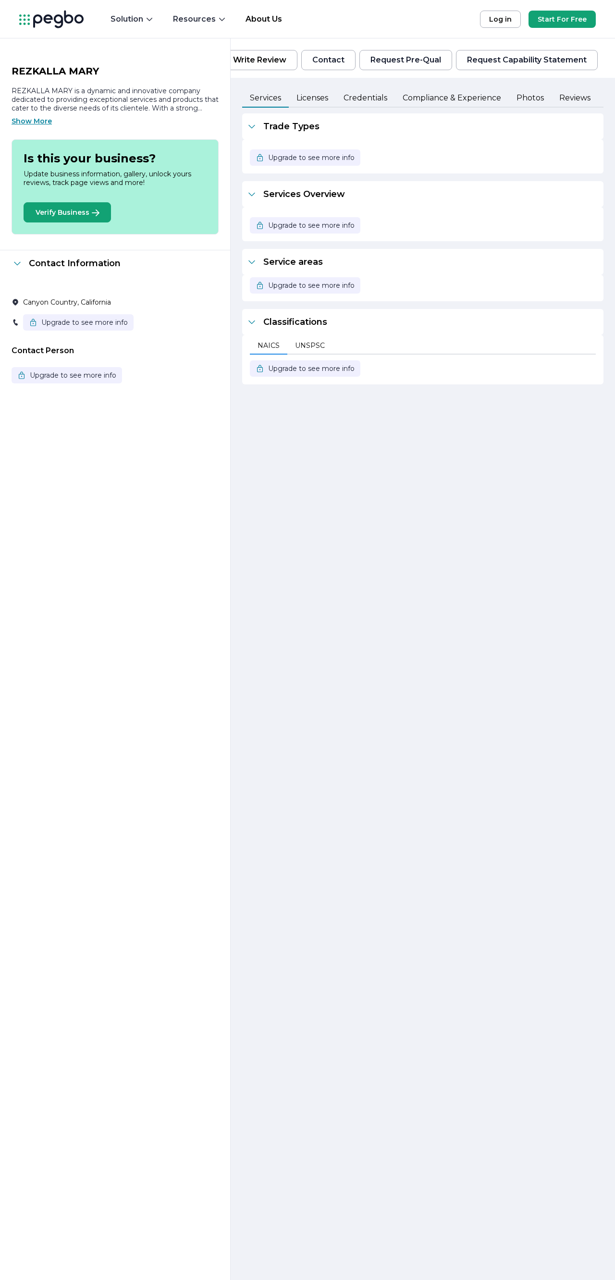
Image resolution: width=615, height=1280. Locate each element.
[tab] (265, 98)
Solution (127, 19)
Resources (194, 19)
